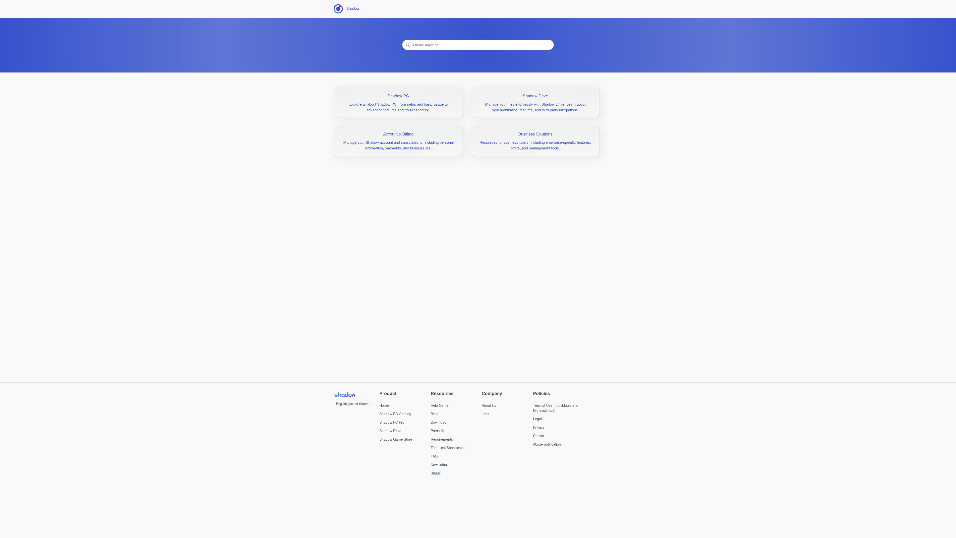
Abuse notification (547, 444)
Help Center (440, 405)
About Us (489, 405)
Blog (434, 413)
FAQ (434, 456)
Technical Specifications (449, 447)
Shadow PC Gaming (395, 413)
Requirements (442, 439)
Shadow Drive (390, 430)
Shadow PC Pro (391, 422)
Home (384, 405)
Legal (537, 418)
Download (438, 422)
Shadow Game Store (395, 439)
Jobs (485, 413)
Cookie (538, 435)
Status (436, 473)
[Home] (345, 394)
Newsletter (439, 464)
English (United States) (353, 403)
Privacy (538, 427)
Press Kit (438, 430)
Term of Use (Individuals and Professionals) (555, 408)
